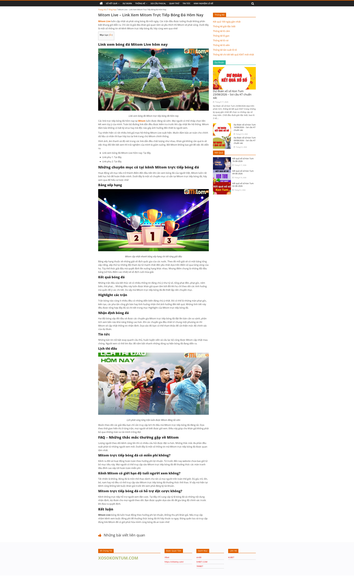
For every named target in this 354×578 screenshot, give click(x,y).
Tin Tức (186, 3)
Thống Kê (140, 3)
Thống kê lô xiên (221, 45)
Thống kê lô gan (221, 35)
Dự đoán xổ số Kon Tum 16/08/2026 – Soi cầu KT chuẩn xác (245, 127)
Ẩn (111, 35)
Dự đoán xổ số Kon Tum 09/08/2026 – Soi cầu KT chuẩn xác (245, 140)
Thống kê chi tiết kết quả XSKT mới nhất (233, 54)
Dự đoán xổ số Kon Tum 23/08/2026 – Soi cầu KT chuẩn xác (232, 94)
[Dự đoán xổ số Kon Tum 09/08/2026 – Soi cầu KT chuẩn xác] (222, 137)
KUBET (231, 557)
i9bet (167, 557)
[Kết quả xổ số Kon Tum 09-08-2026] (222, 171)
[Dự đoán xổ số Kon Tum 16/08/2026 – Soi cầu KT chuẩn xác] (222, 125)
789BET (199, 566)
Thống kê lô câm (221, 31)
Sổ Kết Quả (111, 3)
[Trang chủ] (101, 3)
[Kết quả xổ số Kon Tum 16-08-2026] (222, 158)
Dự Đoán (127, 3)
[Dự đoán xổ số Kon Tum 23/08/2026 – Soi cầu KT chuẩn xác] (234, 68)
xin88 (198, 557)
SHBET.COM (201, 561)
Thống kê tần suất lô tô (225, 49)
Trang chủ (102, 9)
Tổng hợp (112, 9)
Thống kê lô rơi (220, 40)
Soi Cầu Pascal (158, 3)
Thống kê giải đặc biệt (224, 26)
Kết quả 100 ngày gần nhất (227, 21)
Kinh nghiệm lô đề (203, 3)
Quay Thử (174, 3)
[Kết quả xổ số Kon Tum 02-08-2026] (222, 183)
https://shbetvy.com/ (174, 561)
